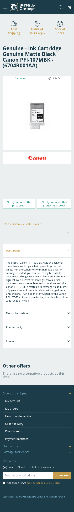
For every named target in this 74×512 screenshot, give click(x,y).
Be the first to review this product (23, 224)
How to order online (18, 416)
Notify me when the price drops (19, 203)
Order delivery (14, 424)
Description (13, 250)
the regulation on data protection (43, 482)
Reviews (10, 341)
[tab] (37, 250)
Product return (14, 431)
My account (12, 401)
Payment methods (17, 439)
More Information (17, 313)
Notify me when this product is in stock (54, 203)
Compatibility (14, 327)
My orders (11, 408)
